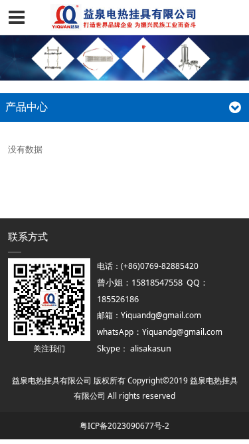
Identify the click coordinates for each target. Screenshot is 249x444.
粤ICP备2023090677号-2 (124, 425)
